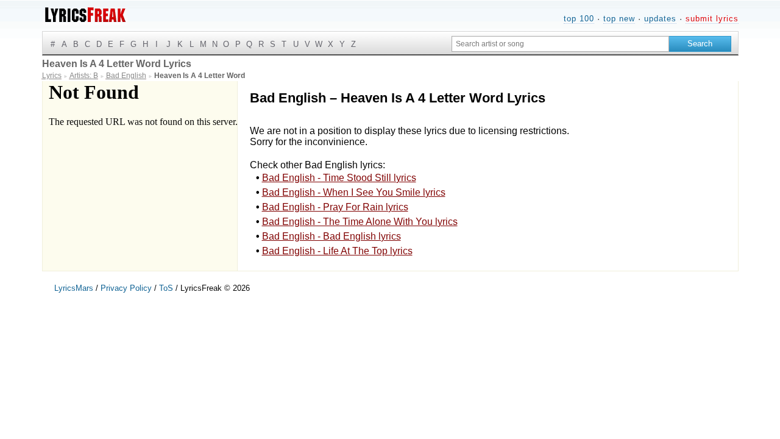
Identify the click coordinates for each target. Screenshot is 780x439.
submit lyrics (712, 18)
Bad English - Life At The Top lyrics (337, 251)
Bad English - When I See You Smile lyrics (353, 192)
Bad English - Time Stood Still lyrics (339, 178)
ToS (166, 288)
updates (660, 18)
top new (619, 18)
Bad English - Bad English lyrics (331, 236)
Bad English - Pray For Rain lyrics (335, 207)
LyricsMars (73, 288)
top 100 (579, 18)
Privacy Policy (126, 288)
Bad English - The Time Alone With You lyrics (360, 221)
